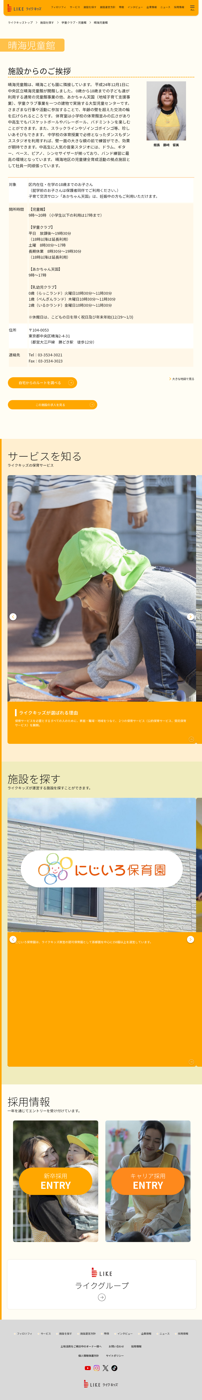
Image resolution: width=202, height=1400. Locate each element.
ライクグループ (102, 1285)
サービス (75, 7)
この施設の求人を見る (50, 404)
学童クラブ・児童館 (74, 22)
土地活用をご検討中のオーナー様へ (81, 1346)
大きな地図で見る (183, 379)
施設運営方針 (107, 7)
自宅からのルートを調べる (40, 382)
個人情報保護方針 (88, 1355)
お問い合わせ (116, 1346)
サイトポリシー (115, 1355)
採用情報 (179, 7)
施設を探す (90, 7)
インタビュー (135, 7)
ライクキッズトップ (20, 22)
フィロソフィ (58, 7)
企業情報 (152, 7)
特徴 (121, 7)
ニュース (165, 7)
